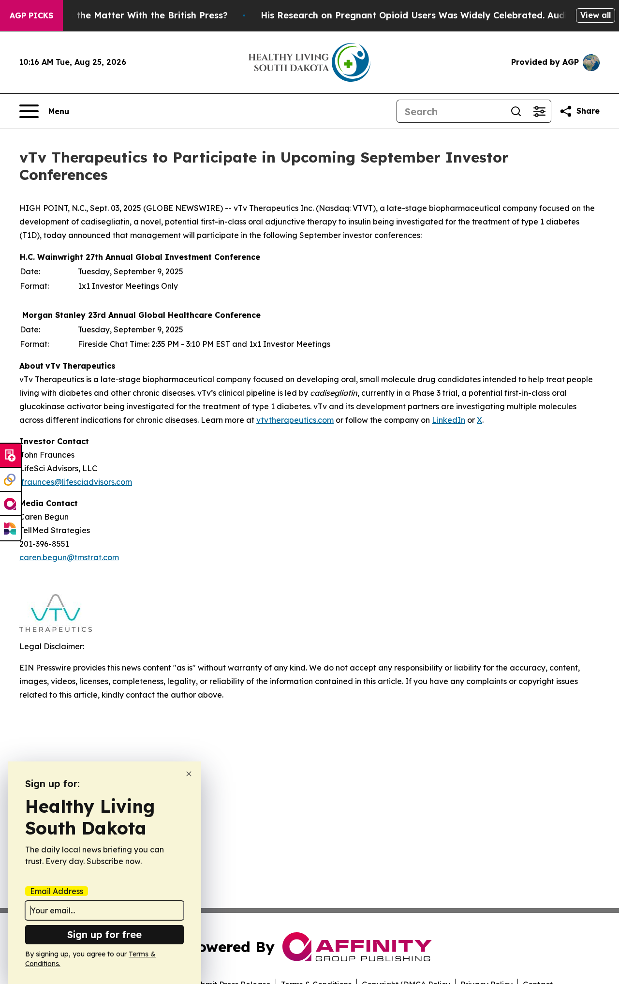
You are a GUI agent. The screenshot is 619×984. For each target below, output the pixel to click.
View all (595, 15)
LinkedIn (448, 420)
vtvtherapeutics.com (295, 420)
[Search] (516, 111)
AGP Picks (31, 15)
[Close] (188, 773)
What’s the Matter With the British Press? (135, 15)
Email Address (56, 891)
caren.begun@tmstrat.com (69, 557)
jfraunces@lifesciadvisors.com (75, 482)
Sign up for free (104, 934)
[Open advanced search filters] (539, 111)
